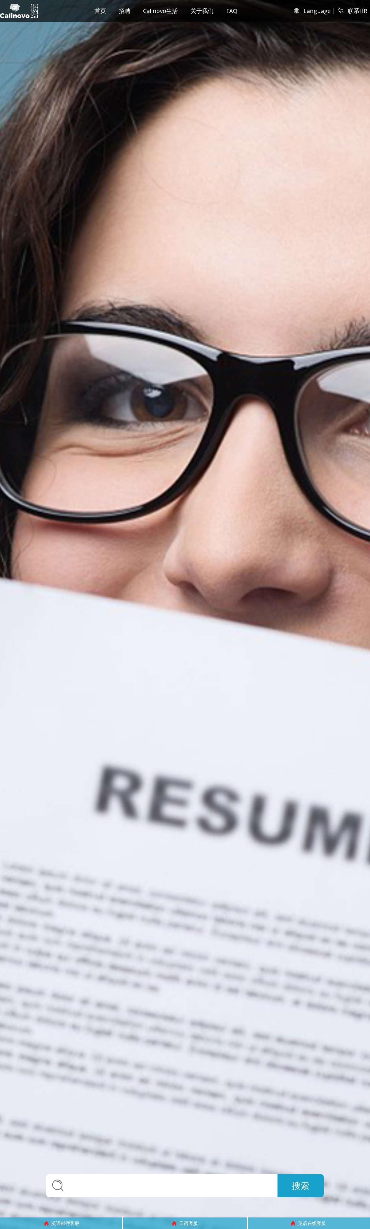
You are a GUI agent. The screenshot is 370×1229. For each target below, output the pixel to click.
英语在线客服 (188, 1223)
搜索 (300, 1185)
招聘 (124, 11)
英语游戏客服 (312, 1223)
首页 (100, 11)
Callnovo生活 (160, 11)
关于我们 (202, 11)
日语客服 (65, 1223)
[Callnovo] (19, 11)
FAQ (231, 11)
